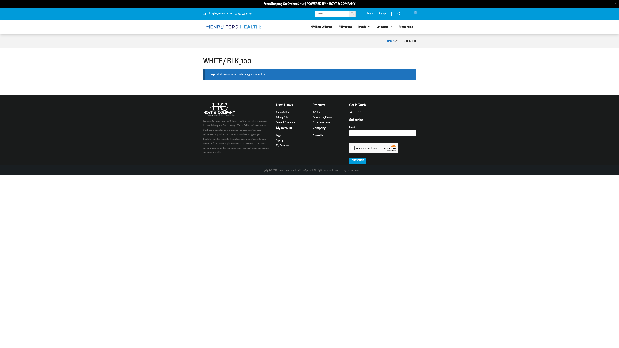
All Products (345, 27)
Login (370, 14)
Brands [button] (362, 27)
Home (390, 41)
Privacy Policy (283, 117)
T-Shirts (316, 112)
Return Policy (282, 112)
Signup (382, 14)
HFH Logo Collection (321, 27)
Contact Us (318, 135)
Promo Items (406, 27)
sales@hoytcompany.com (220, 14)
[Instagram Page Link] (359, 114)
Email (352, 127)
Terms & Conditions (285, 122)
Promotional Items (321, 122)
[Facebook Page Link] (351, 114)
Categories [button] (382, 27)
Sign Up (280, 140)
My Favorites (282, 145)
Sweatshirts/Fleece (322, 117)
